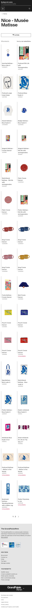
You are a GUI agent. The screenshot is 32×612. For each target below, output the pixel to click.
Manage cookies (5, 563)
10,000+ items (5, 572)
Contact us (4, 557)
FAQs (2, 559)
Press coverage (5, 579)
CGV (2, 599)
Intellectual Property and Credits (10, 606)
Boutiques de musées (7, 595)
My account (4, 555)
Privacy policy (5, 604)
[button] (3, 8)
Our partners (4, 597)
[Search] (29, 8)
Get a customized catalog (8, 577)
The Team (3, 561)
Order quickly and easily (7, 575)
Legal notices (4, 602)
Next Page (18, 516)
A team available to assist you (9, 574)
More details (4, 537)
